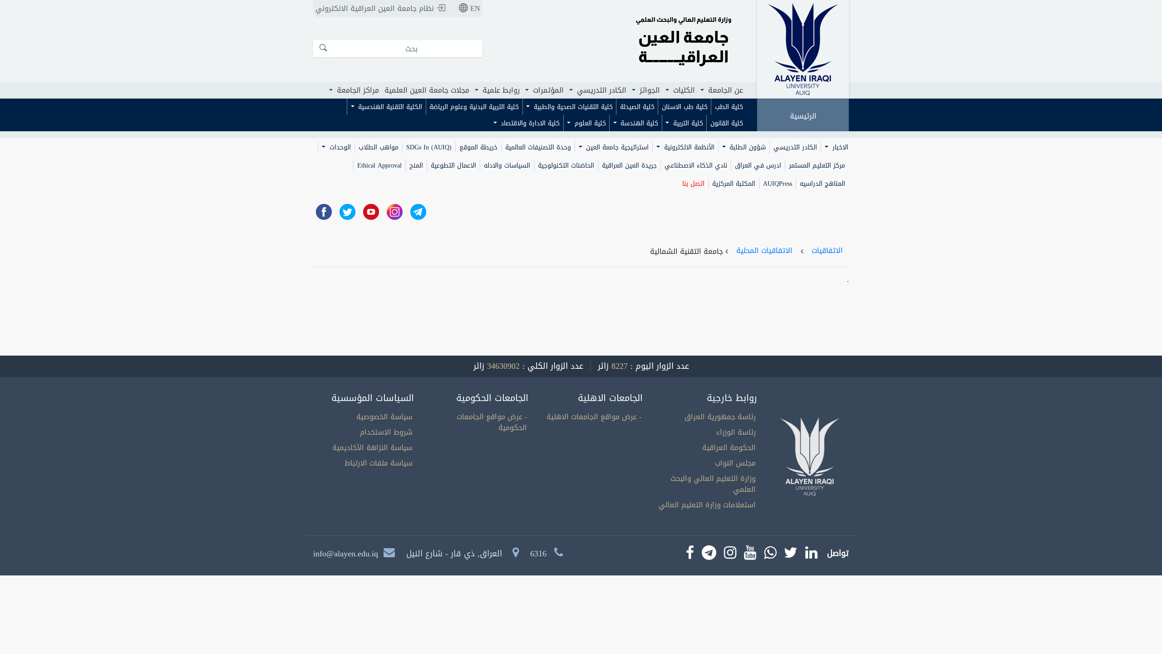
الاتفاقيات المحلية (764, 250)
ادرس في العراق (758, 165)
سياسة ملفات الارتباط (379, 463)
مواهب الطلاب (379, 147)
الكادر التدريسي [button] (600, 90)
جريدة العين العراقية (629, 165)
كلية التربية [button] (687, 123)
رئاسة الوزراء (736, 432)
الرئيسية (803, 116)
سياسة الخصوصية (384, 417)
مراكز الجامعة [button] (357, 90)
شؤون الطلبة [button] (746, 147)
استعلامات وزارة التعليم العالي (707, 505)
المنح (416, 165)
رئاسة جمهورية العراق (720, 417)
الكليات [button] (683, 90)
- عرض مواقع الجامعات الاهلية (594, 417)
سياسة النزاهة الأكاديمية (372, 448)
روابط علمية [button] (500, 90)
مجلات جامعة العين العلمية (426, 90)
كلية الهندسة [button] (638, 123)
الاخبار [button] (839, 147)
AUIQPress (777, 183)
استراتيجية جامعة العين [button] (616, 147)
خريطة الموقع (478, 147)
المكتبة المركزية (733, 183)
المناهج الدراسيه (822, 183)
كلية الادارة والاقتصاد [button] (529, 123)
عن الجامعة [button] (724, 90)
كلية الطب (729, 107)
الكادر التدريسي (795, 147)
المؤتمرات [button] (547, 90)
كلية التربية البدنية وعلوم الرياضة (474, 107)
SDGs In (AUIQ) (429, 147)
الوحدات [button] (339, 147)
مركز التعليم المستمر (817, 165)
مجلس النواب (735, 463)
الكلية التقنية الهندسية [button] (389, 107)
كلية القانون (726, 123)
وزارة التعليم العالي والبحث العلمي (713, 483)
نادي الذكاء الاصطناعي (696, 165)
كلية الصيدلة (637, 107)
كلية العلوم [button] (589, 123)
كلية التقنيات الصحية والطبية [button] (572, 107)
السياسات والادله (507, 165)
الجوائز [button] (648, 90)
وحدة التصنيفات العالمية (538, 147)
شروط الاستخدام (386, 432)
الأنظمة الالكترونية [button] (688, 147)
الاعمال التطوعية (453, 165)
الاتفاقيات (827, 250)
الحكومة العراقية (729, 448)
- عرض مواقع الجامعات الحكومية (492, 422)
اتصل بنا (693, 183)
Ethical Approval (379, 165)
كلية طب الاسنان (685, 107)
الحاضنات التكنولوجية (566, 165)
